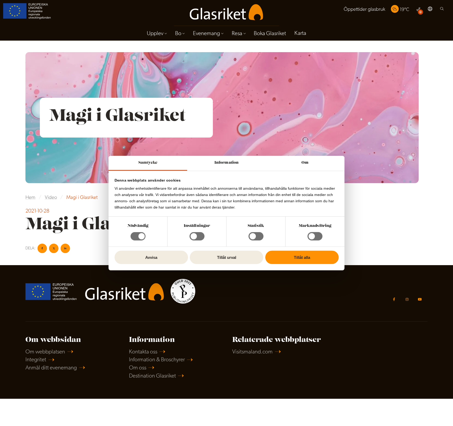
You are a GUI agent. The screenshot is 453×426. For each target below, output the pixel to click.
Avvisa (151, 257)
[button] (430, 9)
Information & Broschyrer (157, 360)
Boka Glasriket (270, 33)
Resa (237, 33)
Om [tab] (305, 163)
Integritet (35, 360)
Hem (30, 197)
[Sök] (441, 10)
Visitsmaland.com (252, 352)
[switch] (197, 236)
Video (51, 197)
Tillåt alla (302, 257)
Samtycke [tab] (148, 163)
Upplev (155, 33)
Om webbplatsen (45, 352)
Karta (300, 33)
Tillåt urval (226, 257)
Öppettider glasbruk (364, 9)
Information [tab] (226, 163)
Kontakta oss (143, 352)
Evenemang (206, 33)
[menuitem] (364, 9)
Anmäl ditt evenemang (51, 368)
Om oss (137, 368)
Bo (178, 33)
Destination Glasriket (152, 376)
